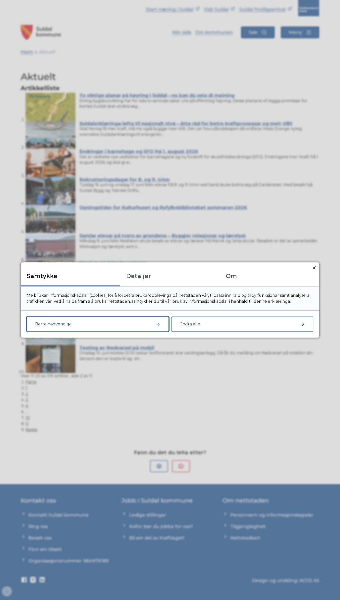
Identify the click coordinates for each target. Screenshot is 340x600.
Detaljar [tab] (138, 276)
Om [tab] (231, 276)
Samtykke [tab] (42, 276)
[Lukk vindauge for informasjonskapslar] (314, 267)
